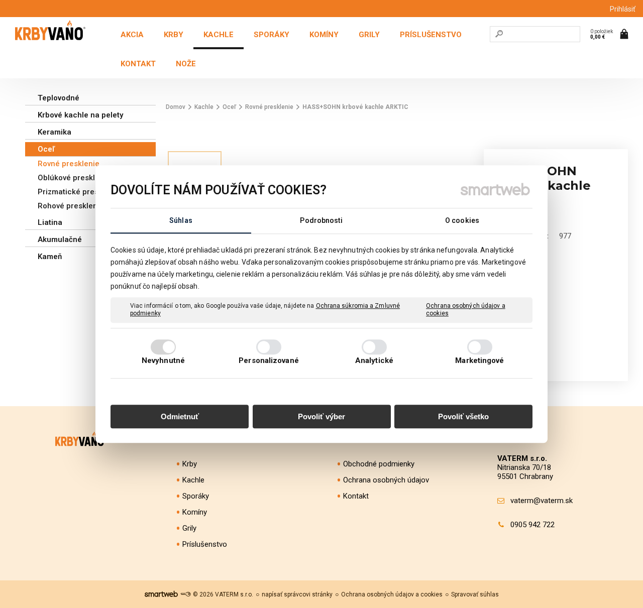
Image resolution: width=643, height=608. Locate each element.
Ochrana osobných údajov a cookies (465, 309)
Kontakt (356, 496)
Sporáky (195, 496)
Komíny (194, 512)
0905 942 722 (532, 524)
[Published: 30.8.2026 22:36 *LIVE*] (185, 594)
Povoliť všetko (463, 416)
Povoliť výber (321, 416)
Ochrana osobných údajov (386, 479)
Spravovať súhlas (475, 594)
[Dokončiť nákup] (610, 34)
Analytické (374, 360)
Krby (189, 463)
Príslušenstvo (204, 544)
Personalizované (269, 360)
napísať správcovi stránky (297, 594)
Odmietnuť (180, 416)
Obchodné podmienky (378, 463)
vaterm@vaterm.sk (541, 500)
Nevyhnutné (163, 360)
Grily (189, 528)
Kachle (193, 479)
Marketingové (479, 360)
